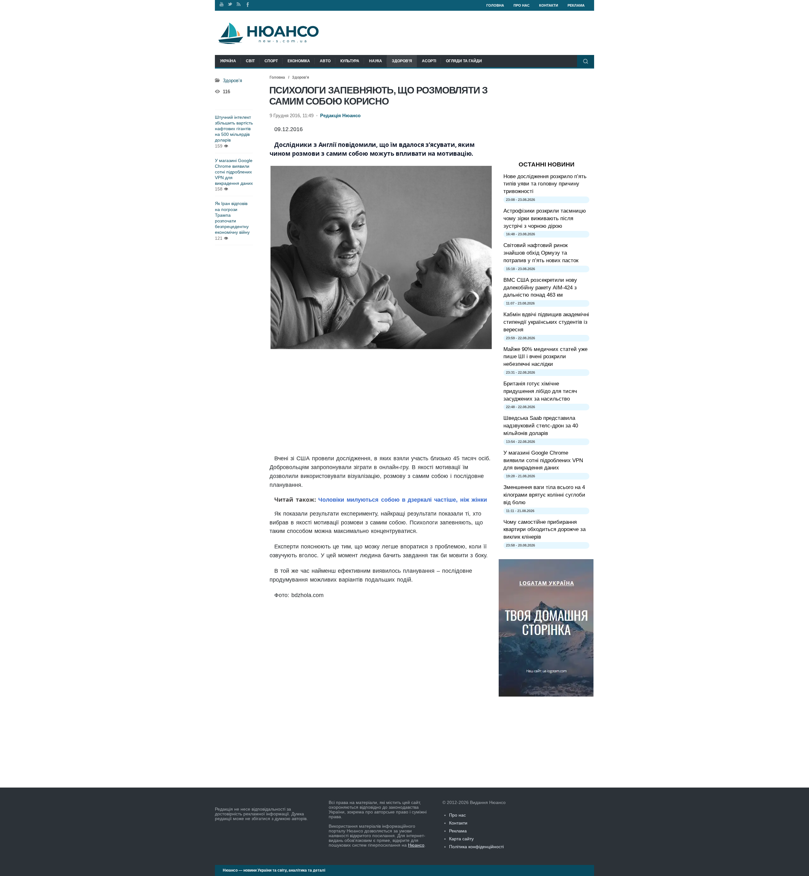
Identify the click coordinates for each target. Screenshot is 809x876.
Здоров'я (300, 77)
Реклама (576, 5)
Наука (375, 61)
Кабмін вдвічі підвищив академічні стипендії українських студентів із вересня (546, 322)
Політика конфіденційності (476, 846)
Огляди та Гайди (464, 61)
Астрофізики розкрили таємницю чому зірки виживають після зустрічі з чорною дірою (544, 218)
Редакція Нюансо (340, 115)
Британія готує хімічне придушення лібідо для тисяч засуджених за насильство (540, 391)
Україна (228, 61)
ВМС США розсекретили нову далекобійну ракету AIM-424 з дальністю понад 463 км (540, 287)
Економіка (299, 61)
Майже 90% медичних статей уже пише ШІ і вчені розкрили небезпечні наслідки (545, 356)
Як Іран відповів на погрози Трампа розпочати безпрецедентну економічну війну (232, 218)
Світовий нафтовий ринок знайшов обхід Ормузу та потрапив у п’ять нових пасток (540, 252)
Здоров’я (402, 61)
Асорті (429, 61)
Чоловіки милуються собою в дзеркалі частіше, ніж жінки (401, 500)
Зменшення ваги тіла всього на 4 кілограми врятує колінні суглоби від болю (544, 494)
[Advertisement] (381, 402)
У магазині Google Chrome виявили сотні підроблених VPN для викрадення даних (234, 172)
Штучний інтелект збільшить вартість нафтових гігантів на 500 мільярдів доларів (234, 129)
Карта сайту (461, 838)
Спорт (271, 61)
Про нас (522, 5)
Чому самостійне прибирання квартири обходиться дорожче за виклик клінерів (544, 529)
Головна (495, 5)
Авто (325, 61)
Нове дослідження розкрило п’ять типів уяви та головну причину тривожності (545, 184)
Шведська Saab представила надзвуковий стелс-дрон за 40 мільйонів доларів (540, 425)
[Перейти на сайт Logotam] (546, 695)
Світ (250, 61)
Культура (349, 61)
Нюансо (416, 845)
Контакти (548, 5)
